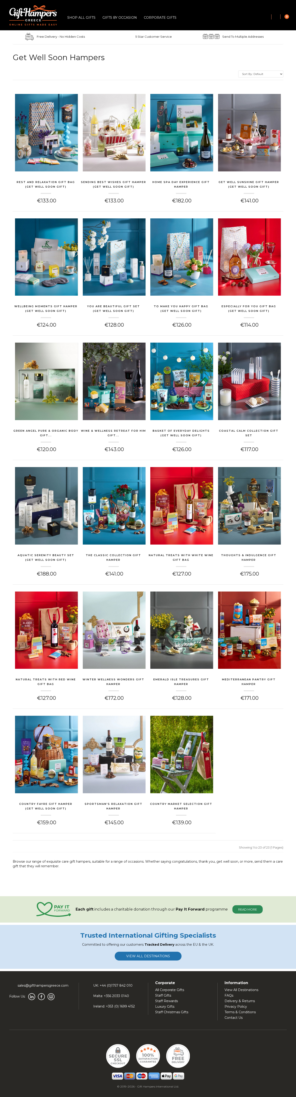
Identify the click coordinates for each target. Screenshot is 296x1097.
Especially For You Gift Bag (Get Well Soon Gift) (249, 309)
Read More (247, 909)
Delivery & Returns (240, 1001)
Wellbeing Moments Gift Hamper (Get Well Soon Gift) (45, 309)
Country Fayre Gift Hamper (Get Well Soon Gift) (45, 806)
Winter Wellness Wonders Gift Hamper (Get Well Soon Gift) (113, 682)
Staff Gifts (163, 995)
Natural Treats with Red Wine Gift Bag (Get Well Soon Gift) (46, 682)
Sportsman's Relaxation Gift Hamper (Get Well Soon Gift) (113, 806)
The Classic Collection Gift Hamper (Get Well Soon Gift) (113, 558)
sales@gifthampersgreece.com (43, 985)
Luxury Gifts (164, 1006)
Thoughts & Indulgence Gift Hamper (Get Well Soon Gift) (248, 558)
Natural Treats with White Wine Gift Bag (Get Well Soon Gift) (181, 558)
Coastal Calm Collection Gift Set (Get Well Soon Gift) (248, 433)
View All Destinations (241, 990)
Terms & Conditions (240, 1012)
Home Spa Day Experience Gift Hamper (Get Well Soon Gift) (181, 184)
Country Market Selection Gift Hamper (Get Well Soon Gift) (181, 806)
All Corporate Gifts (169, 990)
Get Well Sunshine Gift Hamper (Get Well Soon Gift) (249, 184)
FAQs (229, 995)
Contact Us (234, 1018)
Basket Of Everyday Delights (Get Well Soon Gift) (181, 433)
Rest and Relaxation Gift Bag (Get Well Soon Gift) (46, 184)
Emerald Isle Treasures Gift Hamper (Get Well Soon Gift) (181, 682)
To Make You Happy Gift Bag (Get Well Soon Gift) (181, 309)
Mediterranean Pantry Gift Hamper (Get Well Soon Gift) (249, 682)
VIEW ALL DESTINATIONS (148, 956)
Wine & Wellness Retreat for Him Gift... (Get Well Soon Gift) (113, 433)
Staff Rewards (166, 1001)
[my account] (276, 17)
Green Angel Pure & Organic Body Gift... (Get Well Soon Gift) (45, 433)
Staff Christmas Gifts (171, 1012)
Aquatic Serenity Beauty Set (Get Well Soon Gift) (46, 557)
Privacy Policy (236, 1006)
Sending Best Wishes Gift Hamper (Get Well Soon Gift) (113, 184)
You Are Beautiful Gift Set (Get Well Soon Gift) (113, 309)
